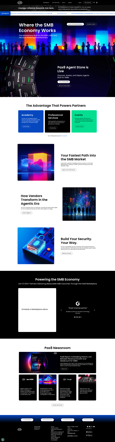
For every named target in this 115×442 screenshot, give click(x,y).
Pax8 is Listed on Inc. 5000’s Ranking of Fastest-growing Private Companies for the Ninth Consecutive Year (27, 391)
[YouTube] (94, 426)
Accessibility (54, 440)
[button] (49, 2)
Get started (88, 2)
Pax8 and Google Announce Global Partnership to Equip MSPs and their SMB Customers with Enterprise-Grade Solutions (66, 393)
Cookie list (53, 436)
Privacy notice (54, 428)
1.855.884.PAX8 (71, 433)
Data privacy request (56, 432)
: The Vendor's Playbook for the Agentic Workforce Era (72, 13)
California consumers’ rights (56, 430)
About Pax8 (37, 426)
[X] (92, 426)
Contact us (37, 428)
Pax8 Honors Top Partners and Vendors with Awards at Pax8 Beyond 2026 (86, 391)
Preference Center (56, 433)
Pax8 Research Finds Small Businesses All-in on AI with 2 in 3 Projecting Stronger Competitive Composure (47, 391)
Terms (52, 426)
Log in (80, 2)
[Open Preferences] (2, 439)
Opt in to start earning (64, 9)
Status (36, 429)
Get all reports (37, 13)
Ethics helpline (55, 437)
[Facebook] (89, 426)
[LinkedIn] (87, 426)
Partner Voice (54, 438)
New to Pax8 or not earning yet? (79, 9)
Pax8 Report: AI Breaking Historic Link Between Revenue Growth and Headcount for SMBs (76, 359)
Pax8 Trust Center (56, 434)
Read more (64, 369)
